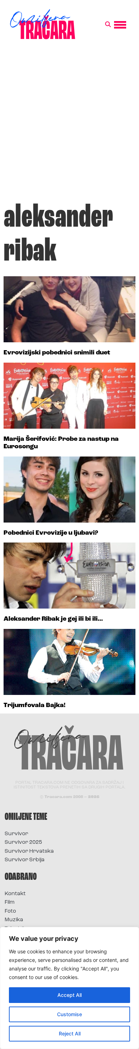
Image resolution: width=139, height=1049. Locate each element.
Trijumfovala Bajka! (35, 705)
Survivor (16, 834)
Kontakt (15, 894)
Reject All (70, 1033)
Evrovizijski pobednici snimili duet (57, 353)
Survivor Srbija (25, 860)
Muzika (14, 920)
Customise (69, 1014)
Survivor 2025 (23, 842)
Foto (10, 911)
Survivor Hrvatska (29, 851)
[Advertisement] (69, 124)
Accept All (69, 995)
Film (10, 902)
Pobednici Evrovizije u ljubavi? (51, 533)
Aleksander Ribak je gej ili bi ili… (53, 619)
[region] (69, 988)
